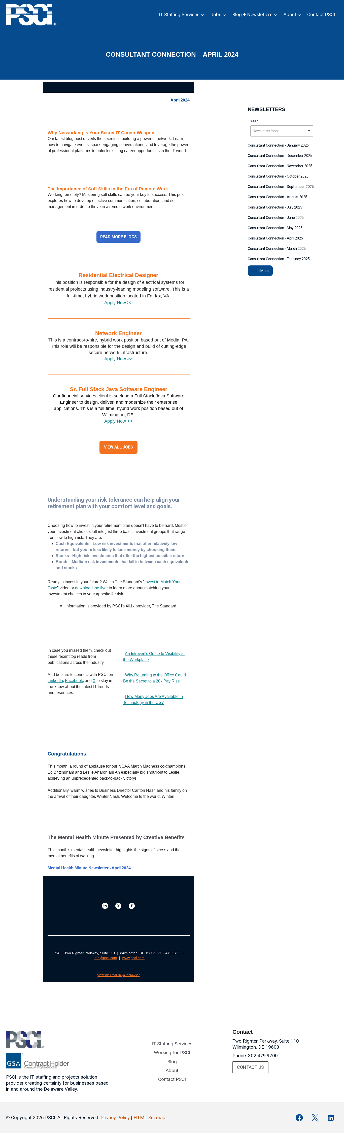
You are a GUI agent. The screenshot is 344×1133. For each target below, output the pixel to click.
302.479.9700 (263, 1055)
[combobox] (281, 130)
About (172, 1070)
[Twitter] (315, 1118)
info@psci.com (105, 958)
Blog (172, 1062)
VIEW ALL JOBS (118, 447)
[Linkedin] (331, 1118)
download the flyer (91, 588)
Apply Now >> (118, 302)
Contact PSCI (321, 14)
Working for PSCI (172, 1052)
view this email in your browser (118, 975)
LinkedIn (55, 680)
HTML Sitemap (149, 1117)
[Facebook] (299, 1118)
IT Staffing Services (172, 1044)
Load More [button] (260, 271)
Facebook (74, 680)
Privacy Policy (115, 1117)
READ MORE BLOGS (118, 237)
